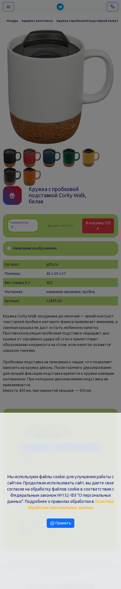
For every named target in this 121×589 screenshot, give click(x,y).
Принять (63, 523)
